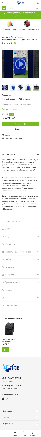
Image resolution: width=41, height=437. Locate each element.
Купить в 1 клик (20, 129)
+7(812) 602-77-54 (11, 378)
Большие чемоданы (27, 29)
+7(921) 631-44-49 (11, 385)
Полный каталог (10, 29)
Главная (5, 37)
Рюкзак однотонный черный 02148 (8, 340)
